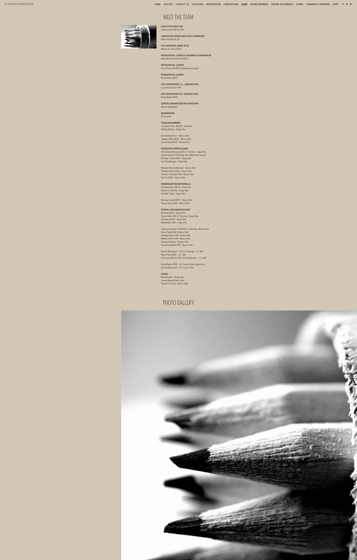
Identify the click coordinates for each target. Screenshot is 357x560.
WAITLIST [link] (168, 4)
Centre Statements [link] (282, 4)
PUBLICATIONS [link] (231, 4)
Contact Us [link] (182, 4)
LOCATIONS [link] (197, 4)
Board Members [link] (259, 4)
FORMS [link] (299, 4)
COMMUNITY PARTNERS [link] (318, 4)
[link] (19, 4)
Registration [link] (213, 4)
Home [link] (158, 4)
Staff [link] (244, 4)
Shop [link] (335, 4)
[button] (351, 4)
